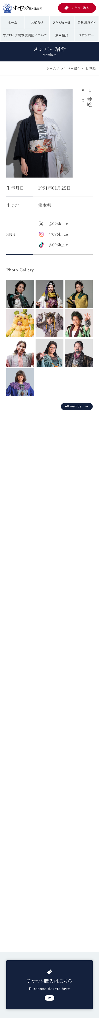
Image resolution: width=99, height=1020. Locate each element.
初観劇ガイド (86, 22)
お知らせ (37, 22)
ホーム (12, 22)
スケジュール (62, 22)
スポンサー (86, 35)
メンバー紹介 (70, 68)
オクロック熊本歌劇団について (25, 35)
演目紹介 (61, 35)
